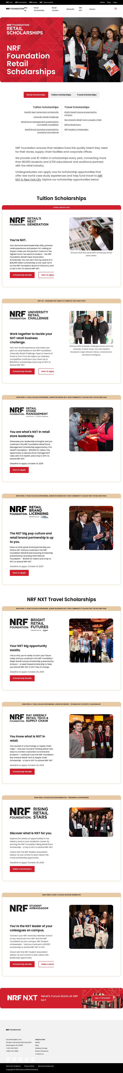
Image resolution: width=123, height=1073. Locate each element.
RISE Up (25, 9)
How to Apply (47, 275)
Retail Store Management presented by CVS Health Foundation (40, 123)
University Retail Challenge (46, 117)
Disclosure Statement (46, 1066)
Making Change (41, 1048)
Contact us (39, 1054)
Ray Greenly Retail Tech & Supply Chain (83, 120)
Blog (37, 1045)
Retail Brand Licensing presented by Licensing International (42, 131)
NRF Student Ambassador (76, 129)
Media (37, 1042)
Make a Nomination (22, 869)
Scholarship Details (22, 275)
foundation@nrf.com (14, 1040)
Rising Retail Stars (72, 124)
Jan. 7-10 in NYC (102, 998)
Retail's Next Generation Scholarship (41, 112)
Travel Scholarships (86, 94)
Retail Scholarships (36, 94)
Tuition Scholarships (61, 94)
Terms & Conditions (13, 1066)
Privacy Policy (29, 1066)
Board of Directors (41, 1051)
